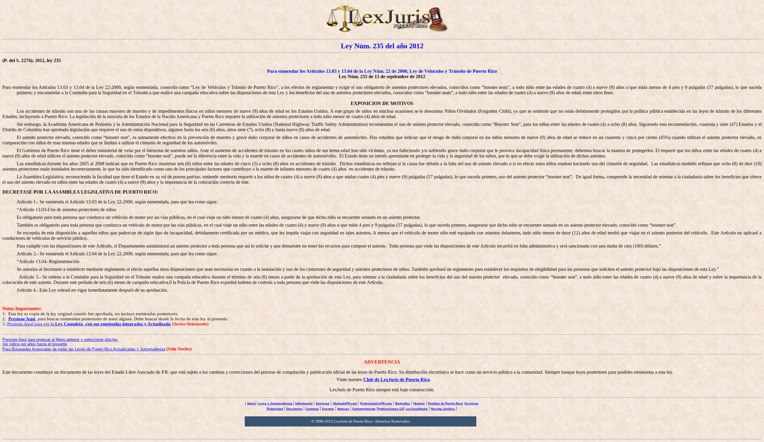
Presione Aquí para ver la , (89, 324)
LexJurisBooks (417, 408)
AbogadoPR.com (345, 403)
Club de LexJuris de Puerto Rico (396, 379)
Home (251, 403)
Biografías (402, 403)
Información (303, 403)
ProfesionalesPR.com (376, 403)
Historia (419, 403)
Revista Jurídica (443, 408)
